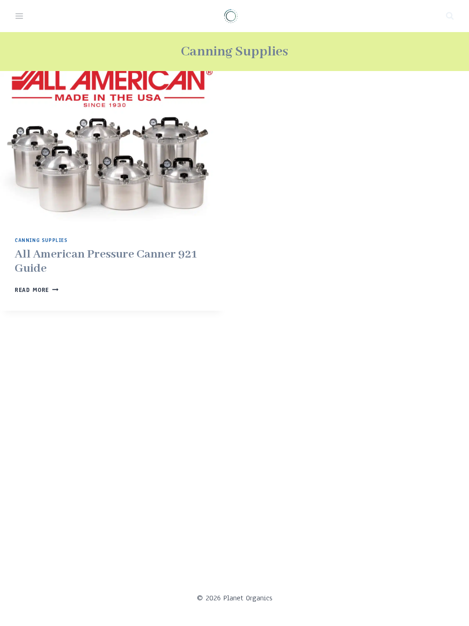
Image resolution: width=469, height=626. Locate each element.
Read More (37, 290)
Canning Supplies (41, 240)
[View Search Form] (450, 16)
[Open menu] (19, 16)
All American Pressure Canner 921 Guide (106, 261)
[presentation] (112, 146)
